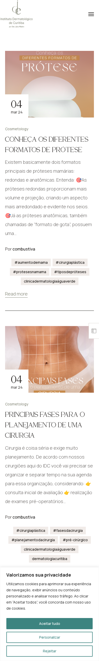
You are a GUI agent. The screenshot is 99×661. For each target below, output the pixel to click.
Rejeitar (49, 651)
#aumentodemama (31, 262)
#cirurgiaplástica (70, 262)
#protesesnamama (29, 271)
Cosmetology (16, 128)
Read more (16, 294)
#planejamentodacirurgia (33, 539)
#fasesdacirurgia (68, 530)
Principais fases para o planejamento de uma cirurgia (45, 424)
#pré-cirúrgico (75, 539)
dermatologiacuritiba (49, 558)
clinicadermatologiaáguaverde (49, 281)
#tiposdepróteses (70, 271)
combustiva (23, 249)
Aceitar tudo (49, 623)
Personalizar (49, 637)
